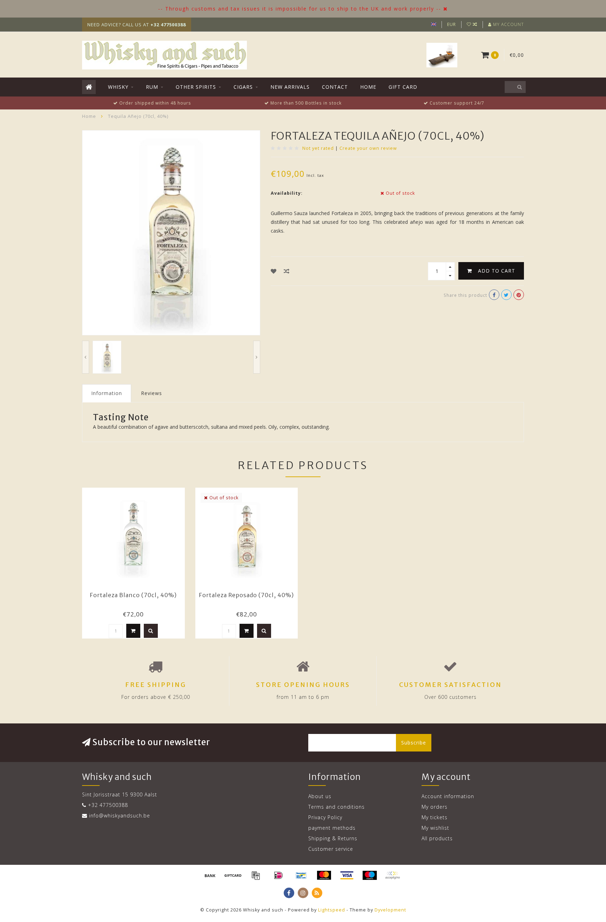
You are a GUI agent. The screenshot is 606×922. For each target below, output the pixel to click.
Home (368, 86)
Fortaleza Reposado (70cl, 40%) (246, 595)
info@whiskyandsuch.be (119, 815)
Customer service (330, 849)
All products (437, 838)
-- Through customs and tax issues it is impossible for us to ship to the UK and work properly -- (299, 8)
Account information (448, 796)
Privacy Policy (325, 817)
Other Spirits (196, 86)
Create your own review (368, 148)
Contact (335, 86)
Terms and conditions (336, 806)
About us (319, 796)
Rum (152, 86)
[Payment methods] (210, 875)
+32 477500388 (108, 805)
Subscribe (413, 742)
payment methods (332, 827)
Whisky (118, 86)
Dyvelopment (390, 910)
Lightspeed (331, 910)
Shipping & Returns (332, 838)
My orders (434, 806)
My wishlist (435, 827)
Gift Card (403, 86)
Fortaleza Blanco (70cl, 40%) (133, 595)
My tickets (434, 817)
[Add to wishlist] (274, 271)
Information (106, 393)
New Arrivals (290, 86)
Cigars (243, 86)
